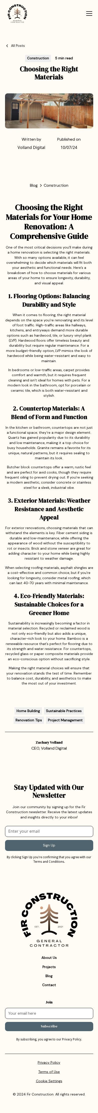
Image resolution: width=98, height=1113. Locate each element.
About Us (49, 958)
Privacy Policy (49, 1062)
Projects (49, 967)
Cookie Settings (49, 1081)
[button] (88, 14)
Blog (49, 976)
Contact (49, 985)
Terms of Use (49, 1071)
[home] (24, 13)
